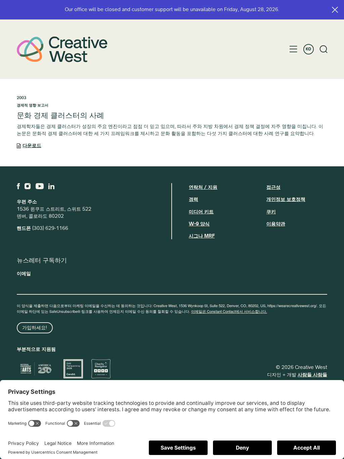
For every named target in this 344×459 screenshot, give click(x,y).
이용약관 (275, 224)
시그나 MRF (202, 236)
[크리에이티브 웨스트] (62, 49)
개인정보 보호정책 (285, 199)
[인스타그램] (28, 186)
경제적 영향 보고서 (32, 105)
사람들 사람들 (312, 375)
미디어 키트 (201, 212)
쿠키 (271, 212)
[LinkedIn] (51, 186)
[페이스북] (18, 186)
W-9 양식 (199, 224)
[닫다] (335, 10)
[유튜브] (40, 186)
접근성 (273, 187)
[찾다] (324, 49)
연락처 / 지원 (203, 187)
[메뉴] (293, 49)
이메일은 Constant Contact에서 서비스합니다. (229, 311)
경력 (193, 199)
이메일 (24, 273)
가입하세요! (34, 328)
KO (308, 49)
